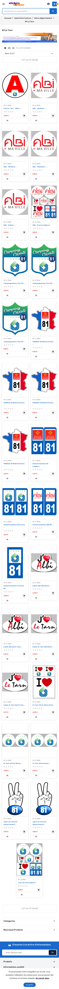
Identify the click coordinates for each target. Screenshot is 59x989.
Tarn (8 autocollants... (27, 883)
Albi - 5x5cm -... (10, 225)
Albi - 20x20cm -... (40, 167)
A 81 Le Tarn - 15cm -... (13, 108)
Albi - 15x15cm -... (10, 167)
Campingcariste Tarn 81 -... (15, 283)
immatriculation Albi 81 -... (43, 525)
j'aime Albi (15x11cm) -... (42, 586)
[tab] (5, 48)
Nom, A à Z (29, 53)
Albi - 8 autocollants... (42, 225)
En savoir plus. (43, 978)
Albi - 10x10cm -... (40, 108)
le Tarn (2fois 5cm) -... (42, 763)
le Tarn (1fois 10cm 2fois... (43, 705)
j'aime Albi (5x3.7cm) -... (13, 647)
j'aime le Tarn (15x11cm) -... (43, 647)
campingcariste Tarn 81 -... (43, 283)
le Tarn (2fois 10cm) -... (13, 763)
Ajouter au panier (23, 116)
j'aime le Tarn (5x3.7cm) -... (15, 705)
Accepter (29, 985)
